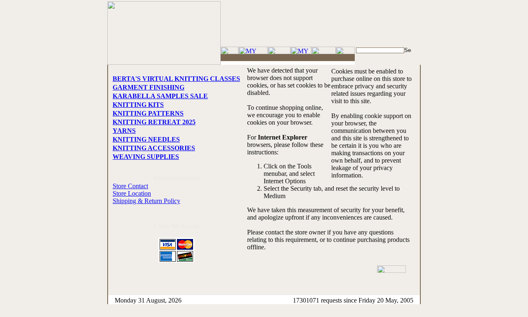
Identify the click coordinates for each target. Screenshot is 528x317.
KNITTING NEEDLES (146, 139)
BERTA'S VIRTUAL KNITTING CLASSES (176, 78)
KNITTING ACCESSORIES (154, 147)
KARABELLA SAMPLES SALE (160, 95)
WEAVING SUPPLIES (146, 156)
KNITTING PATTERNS (148, 113)
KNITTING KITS (138, 104)
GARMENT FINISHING (148, 87)
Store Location (132, 193)
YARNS (124, 130)
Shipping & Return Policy (146, 200)
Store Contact (130, 185)
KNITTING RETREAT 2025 (154, 121)
